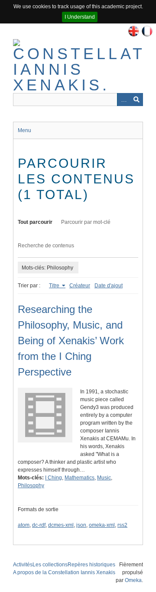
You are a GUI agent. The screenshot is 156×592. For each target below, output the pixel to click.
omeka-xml (102, 525)
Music (104, 478)
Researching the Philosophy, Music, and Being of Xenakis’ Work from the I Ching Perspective (71, 340)
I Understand (80, 17)
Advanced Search (123, 99)
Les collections (50, 565)
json (81, 525)
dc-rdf (39, 525)
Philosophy (31, 485)
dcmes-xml (61, 525)
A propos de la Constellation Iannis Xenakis (64, 572)
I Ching (53, 478)
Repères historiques (91, 565)
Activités (22, 565)
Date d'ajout (108, 286)
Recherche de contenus (46, 246)
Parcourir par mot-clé (85, 222)
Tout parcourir (35, 222)
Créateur (79, 286)
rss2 (122, 525)
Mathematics (79, 478)
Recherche (136, 99)
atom (23, 525)
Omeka (133, 580)
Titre (55, 286)
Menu (24, 130)
